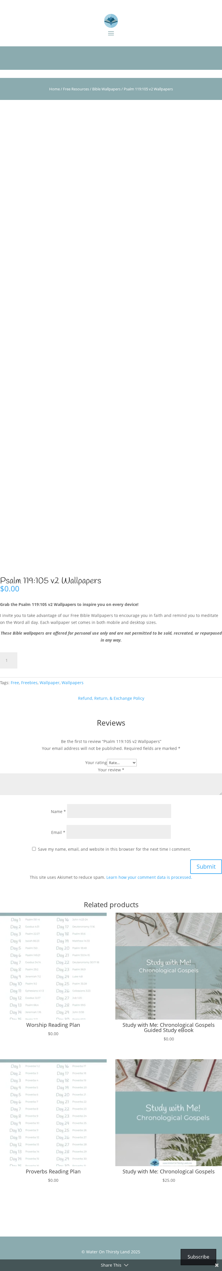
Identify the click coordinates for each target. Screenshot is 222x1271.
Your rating (96, 762)
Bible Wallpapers (106, 89)
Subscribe (198, 1257)
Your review (111, 770)
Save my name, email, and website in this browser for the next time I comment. (114, 849)
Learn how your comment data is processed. (149, 877)
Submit (206, 866)
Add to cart (43, 660)
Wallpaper (50, 682)
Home (54, 89)
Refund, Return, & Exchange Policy (111, 698)
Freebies (29, 682)
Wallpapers (73, 682)
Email (58, 832)
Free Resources (76, 89)
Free (15, 682)
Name (58, 811)
